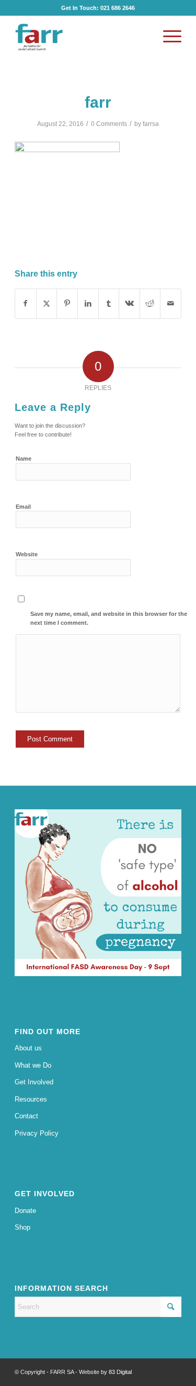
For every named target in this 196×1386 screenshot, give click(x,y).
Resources (31, 1099)
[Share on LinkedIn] (88, 303)
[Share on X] (47, 303)
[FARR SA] (81, 37)
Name (23, 458)
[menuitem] (167, 37)
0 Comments (109, 124)
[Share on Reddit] (150, 303)
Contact (26, 1116)
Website (27, 554)
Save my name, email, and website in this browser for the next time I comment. (108, 618)
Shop (22, 1227)
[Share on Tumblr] (109, 303)
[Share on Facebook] (25, 303)
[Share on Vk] (129, 303)
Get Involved (34, 1082)
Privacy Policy (37, 1133)
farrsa (151, 124)
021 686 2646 (117, 8)
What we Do (33, 1065)
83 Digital (120, 1372)
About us (28, 1048)
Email (23, 506)
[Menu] (167, 37)
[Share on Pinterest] (67, 303)
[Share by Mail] (170, 303)
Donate (25, 1211)
